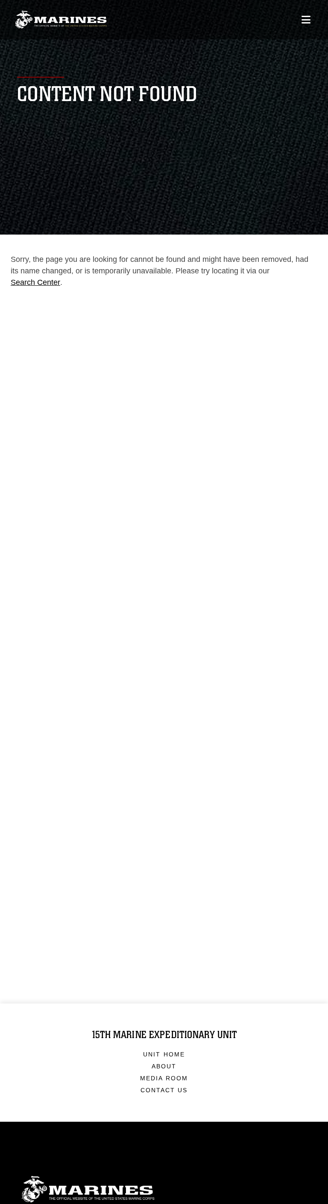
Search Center (35, 282)
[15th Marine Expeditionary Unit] (61, 20)
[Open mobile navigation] (306, 19)
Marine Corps (164, 1189)
